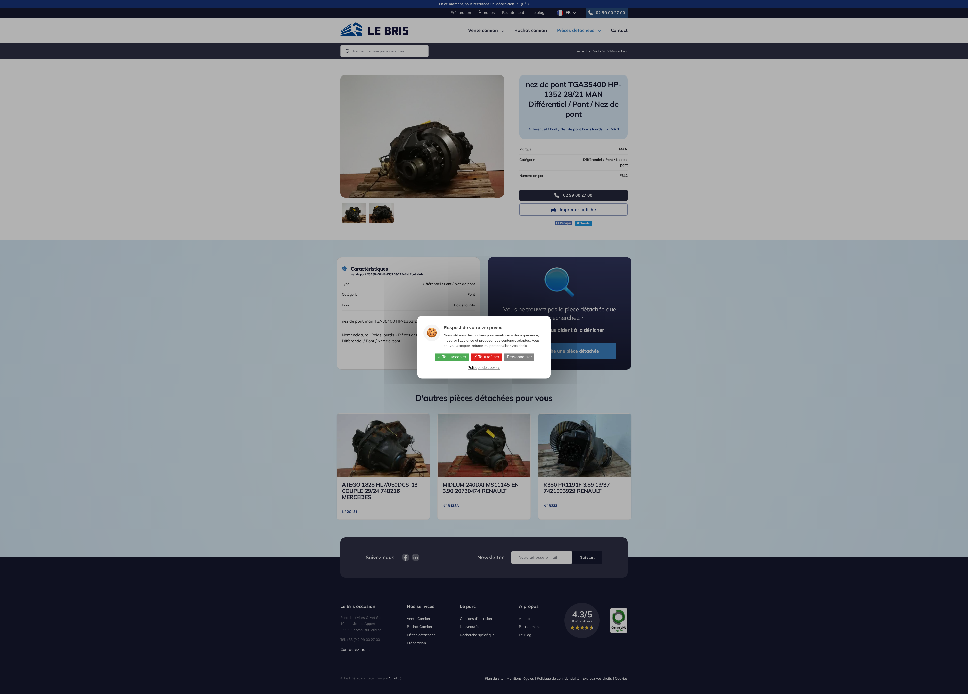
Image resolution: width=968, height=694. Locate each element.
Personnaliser (519, 357)
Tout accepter (453, 357)
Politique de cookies (484, 367)
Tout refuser (488, 357)
